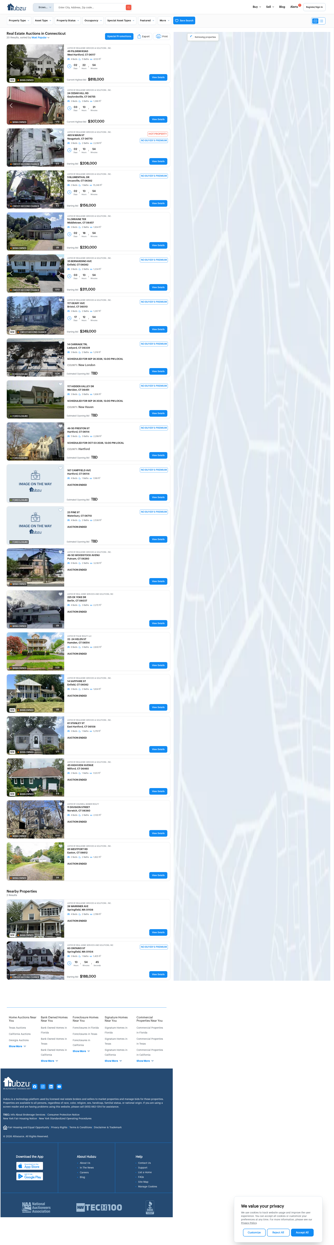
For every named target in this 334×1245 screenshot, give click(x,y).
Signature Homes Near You (116, 1019)
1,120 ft (97, 773)
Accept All (302, 1232)
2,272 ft (97, 605)
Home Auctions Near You (22, 1019)
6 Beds (74, 563)
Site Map (143, 1182)
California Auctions (20, 1034)
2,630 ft (97, 647)
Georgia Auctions (19, 1040)
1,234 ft (97, 269)
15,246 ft (97, 185)
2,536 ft (97, 520)
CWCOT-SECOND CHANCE (26, 164)
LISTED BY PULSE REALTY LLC (79, 636)
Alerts (295, 6)
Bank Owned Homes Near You (54, 1019)
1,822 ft (97, 857)
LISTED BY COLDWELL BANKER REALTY (83, 804)
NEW (12, 80)
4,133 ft (97, 59)
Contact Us (144, 1163)
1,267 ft (97, 311)
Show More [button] (15, 1046)
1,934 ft (97, 227)
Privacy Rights (59, 1127)
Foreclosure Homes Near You (85, 1019)
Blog (282, 7)
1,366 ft (97, 101)
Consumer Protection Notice (63, 1115)
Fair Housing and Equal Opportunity (28, 1127)
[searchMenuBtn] (128, 7)
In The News (87, 1168)
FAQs (141, 1177)
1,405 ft (97, 956)
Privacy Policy (249, 1223)
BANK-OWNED (27, 80)
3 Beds (74, 101)
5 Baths (85, 59)
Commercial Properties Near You (150, 1019)
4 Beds (74, 59)
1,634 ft (97, 689)
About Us (85, 1163)
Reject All (278, 1232)
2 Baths (85, 143)
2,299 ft (97, 436)
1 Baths (85, 185)
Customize (254, 1232)
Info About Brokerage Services (24, 1115)
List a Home (145, 1172)
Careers (84, 1172)
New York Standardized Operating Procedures (65, 1118)
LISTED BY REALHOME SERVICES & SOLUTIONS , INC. (89, 48)
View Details (158, 77)
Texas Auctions (17, 1028)
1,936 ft (97, 394)
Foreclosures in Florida (86, 1028)
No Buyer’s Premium (154, 140)
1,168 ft (96, 478)
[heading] (137, 37)
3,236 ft (97, 563)
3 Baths (85, 101)
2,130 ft (97, 815)
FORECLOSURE (20, 374)
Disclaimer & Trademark (108, 1127)
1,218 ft (97, 352)
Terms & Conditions (80, 1127)
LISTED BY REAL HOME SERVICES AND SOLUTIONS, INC (90, 594)
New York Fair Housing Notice (20, 1118)
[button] (11, 63)
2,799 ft (97, 914)
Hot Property (158, 134)
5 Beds (74, 436)
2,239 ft (97, 143)
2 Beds (74, 185)
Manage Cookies (147, 1186)
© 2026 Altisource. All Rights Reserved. (26, 1136)
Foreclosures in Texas (85, 1034)
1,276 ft (97, 731)
